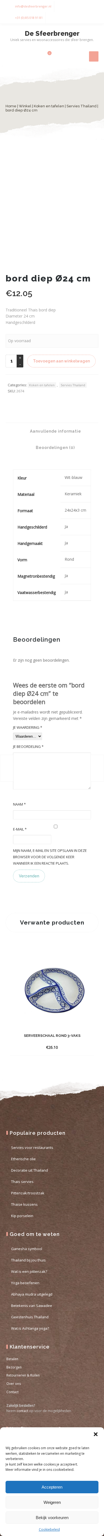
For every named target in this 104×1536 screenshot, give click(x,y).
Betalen (12, 1359)
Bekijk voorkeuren (52, 1517)
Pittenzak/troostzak (27, 1192)
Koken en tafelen (49, 106)
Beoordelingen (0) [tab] (55, 447)
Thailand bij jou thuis (28, 1260)
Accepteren (52, 1487)
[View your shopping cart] (46, 56)
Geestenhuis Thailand (30, 1316)
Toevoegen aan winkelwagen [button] (47, 1047)
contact (22, 1410)
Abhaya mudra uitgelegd (31, 1294)
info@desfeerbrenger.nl (33, 6)
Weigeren (52, 1502)
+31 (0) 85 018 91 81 (29, 18)
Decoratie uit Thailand (29, 1170)
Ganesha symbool (26, 1248)
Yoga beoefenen (25, 1282)
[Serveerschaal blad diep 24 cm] (7, 768)
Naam (19, 804)
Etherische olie (23, 1158)
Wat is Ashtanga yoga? (30, 1328)
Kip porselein (22, 1215)
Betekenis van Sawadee (31, 1305)
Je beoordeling (28, 746)
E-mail (20, 829)
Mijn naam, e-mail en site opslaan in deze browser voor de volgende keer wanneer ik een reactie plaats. (50, 857)
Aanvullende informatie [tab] (55, 431)
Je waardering (27, 727)
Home (11, 106)
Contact (12, 1392)
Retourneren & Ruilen (23, 1375)
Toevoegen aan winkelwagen (61, 361)
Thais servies (22, 1181)
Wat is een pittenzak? (29, 1271)
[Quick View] (80, 1047)
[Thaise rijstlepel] (97, 768)
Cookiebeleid (49, 1529)
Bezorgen (14, 1367)
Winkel (25, 106)
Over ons (13, 1383)
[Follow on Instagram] (92, 6)
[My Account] (37, 56)
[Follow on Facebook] (81, 6)
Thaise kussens (24, 1204)
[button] (95, 1434)
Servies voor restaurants (32, 1147)
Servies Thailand (82, 106)
